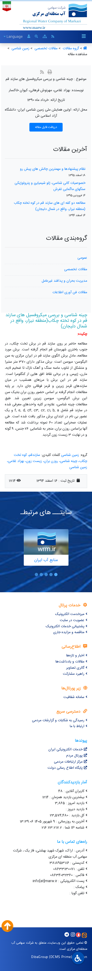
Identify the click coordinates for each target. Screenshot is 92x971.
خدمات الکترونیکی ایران (65, 750)
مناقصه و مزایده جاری (68, 632)
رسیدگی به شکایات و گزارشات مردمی (58, 720)
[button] (55, 574)
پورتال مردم (74, 756)
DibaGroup (39, 956)
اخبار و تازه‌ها (75, 656)
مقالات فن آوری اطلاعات (69, 292)
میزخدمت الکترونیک (69, 614)
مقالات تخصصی (75, 269)
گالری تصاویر (75, 668)
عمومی (82, 258)
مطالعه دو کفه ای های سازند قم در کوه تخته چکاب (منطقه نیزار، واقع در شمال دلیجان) (49, 206)
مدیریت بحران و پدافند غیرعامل (64, 281)
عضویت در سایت (72, 620)
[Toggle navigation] (83, 36)
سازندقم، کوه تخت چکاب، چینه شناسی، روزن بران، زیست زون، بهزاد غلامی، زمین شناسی (47, 461)
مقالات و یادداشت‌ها (69, 662)
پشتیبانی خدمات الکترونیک (65, 626)
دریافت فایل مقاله (46, 127)
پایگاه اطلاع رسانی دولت (65, 768)
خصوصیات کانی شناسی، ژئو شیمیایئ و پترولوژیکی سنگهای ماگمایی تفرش (50, 186)
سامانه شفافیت (73, 697)
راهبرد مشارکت (73, 674)
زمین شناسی (70, 455)
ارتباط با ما (77, 726)
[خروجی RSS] (42, 72)
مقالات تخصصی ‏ (45, 48)
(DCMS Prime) (60, 956)
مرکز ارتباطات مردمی (68, 762)
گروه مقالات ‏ (70, 48)
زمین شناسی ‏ (19, 48)
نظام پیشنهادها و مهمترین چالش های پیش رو (52, 169)
